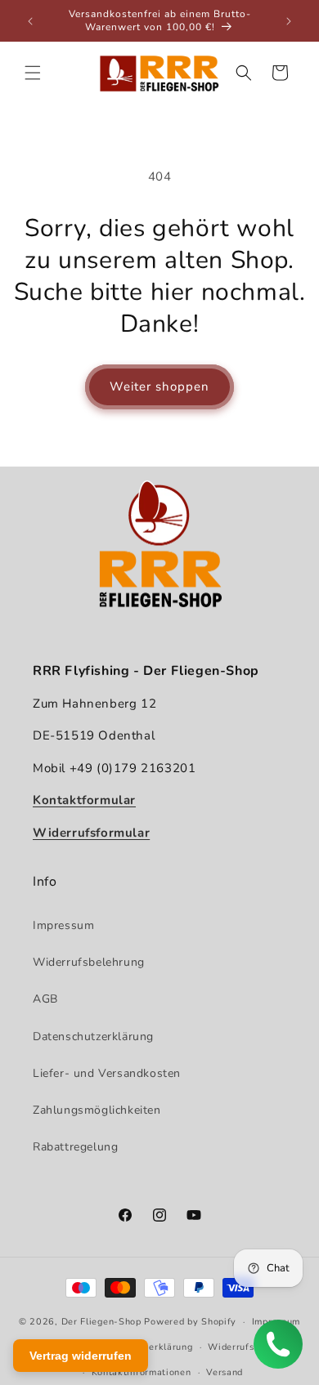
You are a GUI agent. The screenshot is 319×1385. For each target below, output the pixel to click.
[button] (33, 73)
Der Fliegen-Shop (101, 1322)
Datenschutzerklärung (93, 1036)
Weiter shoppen (159, 386)
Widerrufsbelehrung (89, 962)
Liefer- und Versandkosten (107, 1073)
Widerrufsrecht (242, 1347)
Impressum (63, 925)
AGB (45, 999)
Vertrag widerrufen (80, 1355)
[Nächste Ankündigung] (289, 21)
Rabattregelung (75, 1147)
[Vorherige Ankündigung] (30, 21)
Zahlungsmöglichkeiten (97, 1110)
